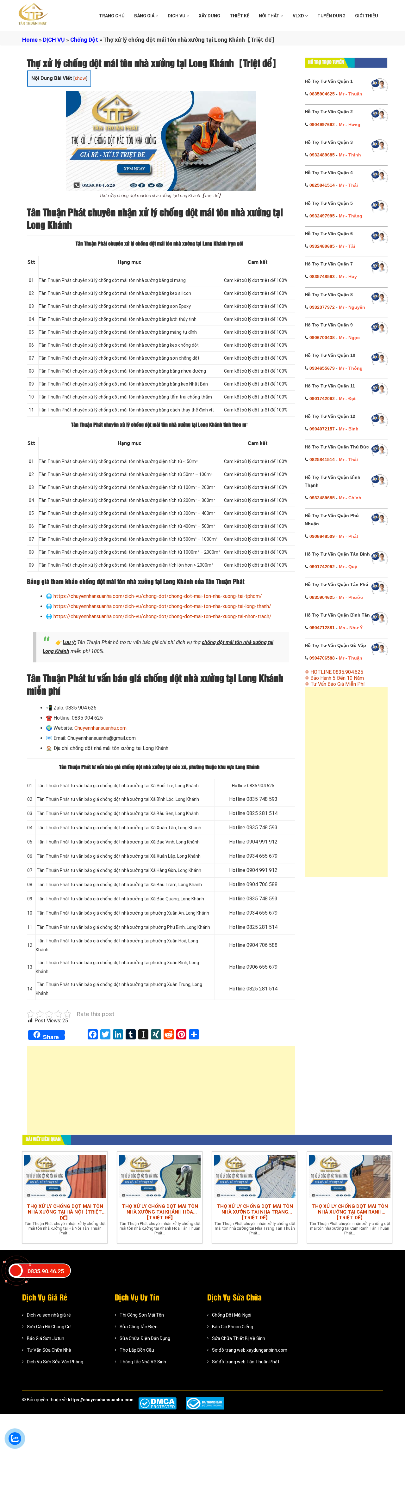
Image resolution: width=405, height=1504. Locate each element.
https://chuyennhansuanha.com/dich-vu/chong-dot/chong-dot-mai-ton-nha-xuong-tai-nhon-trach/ (162, 616)
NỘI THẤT (269, 15)
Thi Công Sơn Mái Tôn (142, 1315)
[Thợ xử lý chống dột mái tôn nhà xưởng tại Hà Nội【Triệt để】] (65, 1176)
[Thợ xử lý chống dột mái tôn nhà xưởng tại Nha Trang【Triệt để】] (255, 1176)
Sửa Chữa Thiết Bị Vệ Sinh (238, 1338)
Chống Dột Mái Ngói (231, 1315)
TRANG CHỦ (112, 15)
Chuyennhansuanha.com (100, 728)
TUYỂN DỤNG (331, 15)
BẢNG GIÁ (144, 15)
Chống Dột (84, 39)
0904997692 (322, 124)
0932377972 (322, 307)
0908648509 (322, 536)
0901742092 (322, 398)
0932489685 (322, 154)
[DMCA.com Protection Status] (157, 1403)
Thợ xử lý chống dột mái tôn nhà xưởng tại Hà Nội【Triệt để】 (65, 1212)
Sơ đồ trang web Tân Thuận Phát (245, 1361)
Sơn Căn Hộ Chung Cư (49, 1326)
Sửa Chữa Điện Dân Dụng (145, 1338)
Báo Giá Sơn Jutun (45, 1338)
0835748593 (322, 276)
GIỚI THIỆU (366, 15)
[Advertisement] (161, 1093)
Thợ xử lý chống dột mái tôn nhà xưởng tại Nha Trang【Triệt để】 (255, 1212)
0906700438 (322, 337)
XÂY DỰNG (209, 15)
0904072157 (322, 428)
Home (30, 39)
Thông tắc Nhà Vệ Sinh (143, 1361)
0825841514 (322, 185)
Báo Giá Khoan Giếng (232, 1326)
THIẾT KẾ (239, 15)
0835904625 (322, 93)
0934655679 (322, 368)
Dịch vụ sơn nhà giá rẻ (49, 1315)
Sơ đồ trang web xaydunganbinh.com (249, 1350)
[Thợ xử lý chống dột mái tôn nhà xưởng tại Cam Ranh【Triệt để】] (349, 1176)
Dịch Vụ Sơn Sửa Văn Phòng (55, 1361)
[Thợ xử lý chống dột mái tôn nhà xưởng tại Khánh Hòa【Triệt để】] (160, 1176)
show (80, 78)
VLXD (299, 15)
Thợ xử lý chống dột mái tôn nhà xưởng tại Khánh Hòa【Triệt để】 (160, 1212)
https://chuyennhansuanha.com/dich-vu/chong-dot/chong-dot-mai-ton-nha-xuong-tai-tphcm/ (157, 596)
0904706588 (322, 658)
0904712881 (322, 627)
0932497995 (322, 215)
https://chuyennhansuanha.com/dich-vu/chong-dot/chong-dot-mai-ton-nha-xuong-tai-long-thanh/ (162, 606)
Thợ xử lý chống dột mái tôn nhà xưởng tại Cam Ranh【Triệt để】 (350, 1212)
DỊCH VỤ (177, 15)
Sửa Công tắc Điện (139, 1326)
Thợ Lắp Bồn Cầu (137, 1350)
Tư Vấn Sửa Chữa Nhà (49, 1350)
